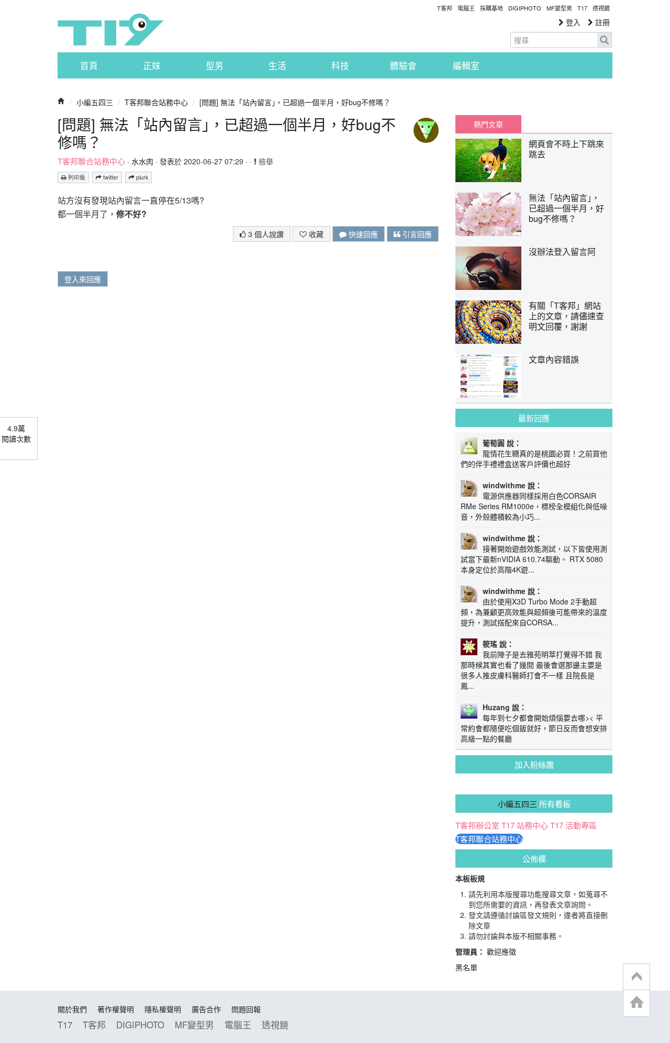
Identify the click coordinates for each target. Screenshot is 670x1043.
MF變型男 (559, 8)
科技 (340, 65)
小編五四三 (94, 102)
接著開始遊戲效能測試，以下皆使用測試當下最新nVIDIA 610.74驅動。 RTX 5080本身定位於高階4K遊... (534, 559)
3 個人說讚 (265, 234)
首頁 (89, 65)
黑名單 (466, 967)
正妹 (152, 65)
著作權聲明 (115, 1009)
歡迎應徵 (501, 951)
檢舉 (264, 161)
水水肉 (142, 161)
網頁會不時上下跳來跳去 (566, 149)
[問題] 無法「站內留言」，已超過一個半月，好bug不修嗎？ (294, 102)
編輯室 (466, 65)
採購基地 (491, 8)
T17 (110, 29)
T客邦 (444, 8)
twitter (110, 177)
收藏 (315, 234)
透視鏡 (601, 8)
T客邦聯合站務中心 (156, 102)
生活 (277, 65)
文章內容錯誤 (554, 359)
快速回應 (362, 234)
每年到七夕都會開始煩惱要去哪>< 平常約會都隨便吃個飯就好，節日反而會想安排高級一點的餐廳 (534, 728)
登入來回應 (82, 279)
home (636, 1003)
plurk (141, 177)
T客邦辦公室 (477, 825)
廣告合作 (206, 1009)
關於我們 (72, 1009)
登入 (572, 22)
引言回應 (416, 234)
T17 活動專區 (573, 825)
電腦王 (466, 8)
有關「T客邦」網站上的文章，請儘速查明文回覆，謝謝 (566, 315)
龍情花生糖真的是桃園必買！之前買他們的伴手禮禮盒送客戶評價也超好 (534, 458)
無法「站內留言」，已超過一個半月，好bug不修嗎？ (566, 208)
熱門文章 (488, 124)
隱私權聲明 (162, 1009)
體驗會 (403, 65)
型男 (215, 65)
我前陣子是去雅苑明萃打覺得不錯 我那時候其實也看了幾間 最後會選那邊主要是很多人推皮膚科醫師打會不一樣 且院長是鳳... (531, 670)
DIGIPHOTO (524, 8)
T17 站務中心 (524, 825)
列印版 (75, 177)
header (636, 977)
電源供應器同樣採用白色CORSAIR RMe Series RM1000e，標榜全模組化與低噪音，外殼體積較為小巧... (534, 506)
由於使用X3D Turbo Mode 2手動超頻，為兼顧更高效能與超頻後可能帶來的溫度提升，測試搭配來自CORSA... (534, 611)
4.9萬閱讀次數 (16, 433)
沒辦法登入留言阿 (562, 251)
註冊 (601, 22)
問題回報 (246, 1009)
